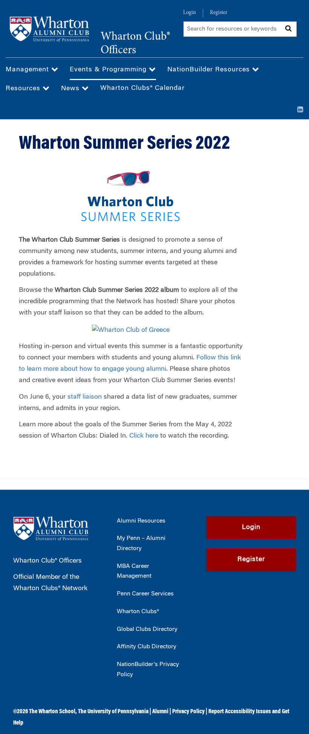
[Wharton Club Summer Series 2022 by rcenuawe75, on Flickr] (131, 329)
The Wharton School (52, 712)
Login (189, 12)
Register (218, 12)
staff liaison (84, 397)
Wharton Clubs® (138, 612)
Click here (143, 436)
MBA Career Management (134, 571)
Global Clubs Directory (147, 629)
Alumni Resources (141, 521)
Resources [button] (24, 88)
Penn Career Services (145, 594)
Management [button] (28, 69)
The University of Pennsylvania (113, 712)
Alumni (160, 712)
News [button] (71, 88)
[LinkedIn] (300, 110)
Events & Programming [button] (109, 69)
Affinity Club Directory (146, 647)
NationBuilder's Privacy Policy (148, 670)
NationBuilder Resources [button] (209, 69)
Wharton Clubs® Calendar (142, 88)
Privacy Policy (188, 712)
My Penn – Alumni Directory (141, 543)
